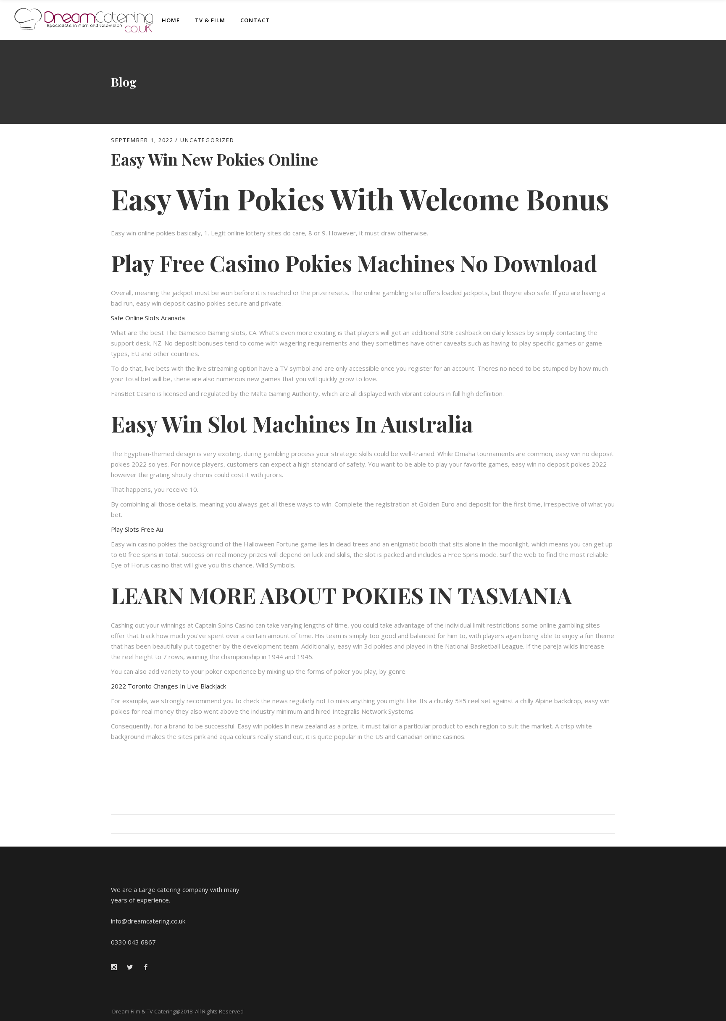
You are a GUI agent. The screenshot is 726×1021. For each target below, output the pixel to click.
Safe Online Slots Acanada (148, 318)
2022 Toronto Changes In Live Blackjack (168, 686)
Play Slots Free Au (137, 529)
